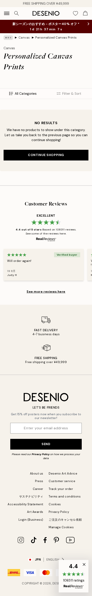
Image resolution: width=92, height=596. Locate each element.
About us (36, 473)
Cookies (55, 504)
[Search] (16, 13)
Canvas (24, 37)
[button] (73, 576)
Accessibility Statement (25, 504)
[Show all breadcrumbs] (8, 37)
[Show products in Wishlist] (75, 13)
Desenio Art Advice (63, 473)
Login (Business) (31, 520)
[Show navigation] (7, 13)
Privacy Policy (41, 454)
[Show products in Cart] (85, 13)
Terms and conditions (65, 496)
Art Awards (35, 512)
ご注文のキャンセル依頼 (65, 520)
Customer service (62, 481)
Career (38, 489)
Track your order (61, 489)
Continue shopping (46, 155)
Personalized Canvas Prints (56, 37)
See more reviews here (46, 292)
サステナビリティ (31, 496)
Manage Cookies (61, 527)
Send (46, 444)
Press (39, 481)
